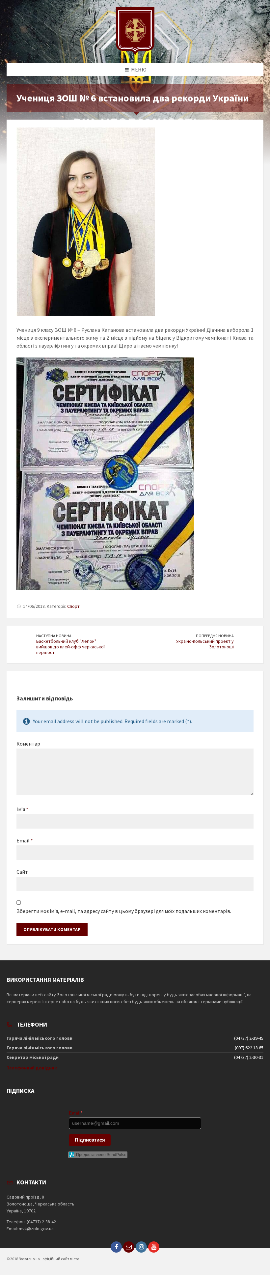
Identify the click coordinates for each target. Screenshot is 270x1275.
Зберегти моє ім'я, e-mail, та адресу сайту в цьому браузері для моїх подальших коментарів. (123, 911)
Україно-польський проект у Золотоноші (205, 644)
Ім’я (22, 809)
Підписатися (90, 1140)
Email (24, 840)
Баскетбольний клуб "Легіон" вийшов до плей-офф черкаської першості (70, 646)
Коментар (28, 743)
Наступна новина (53, 635)
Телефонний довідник (32, 1068)
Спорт (73, 606)
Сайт (22, 871)
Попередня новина (215, 635)
